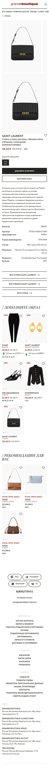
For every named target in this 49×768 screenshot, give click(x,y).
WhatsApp (20, 584)
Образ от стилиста (24, 640)
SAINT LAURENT (12, 136)
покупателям (24, 616)
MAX (17, 577)
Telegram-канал (24, 598)
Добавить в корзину (24, 171)
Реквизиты (24, 664)
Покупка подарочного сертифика (24, 627)
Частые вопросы (24, 621)
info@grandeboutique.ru (25, 602)
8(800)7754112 (24, 592)
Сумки (41, 12)
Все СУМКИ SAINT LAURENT (23, 275)
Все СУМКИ (22, 293)
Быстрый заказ (24, 179)
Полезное (24, 672)
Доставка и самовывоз (24, 643)
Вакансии (24, 655)
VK (36, 584)
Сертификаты (24, 636)
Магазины (24, 661)
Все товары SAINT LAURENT (22, 284)
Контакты (24, 689)
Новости (24, 677)
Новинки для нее (21, 12)
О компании (24, 650)
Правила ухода (24, 680)
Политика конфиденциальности (24, 693)
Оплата (24, 630)
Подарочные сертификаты (24, 633)
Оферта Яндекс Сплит (24, 696)
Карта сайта (24, 658)
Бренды (33, 12)
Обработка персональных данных (24, 683)
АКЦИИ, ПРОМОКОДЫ (24, 686)
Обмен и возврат (24, 624)
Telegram (34, 577)
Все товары (7, 12)
